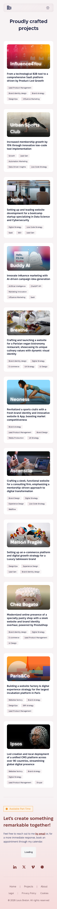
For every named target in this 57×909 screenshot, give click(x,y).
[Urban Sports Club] (29, 140)
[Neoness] (29, 409)
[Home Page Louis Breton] (9, 8)
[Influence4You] (29, 72)
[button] (47, 7)
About (44, 886)
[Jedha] (29, 207)
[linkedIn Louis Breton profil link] (15, 867)
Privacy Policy (29, 893)
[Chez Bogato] (29, 615)
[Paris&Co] (29, 684)
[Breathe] (29, 339)
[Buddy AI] (29, 272)
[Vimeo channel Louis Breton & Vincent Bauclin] (33, 867)
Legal (11, 893)
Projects (28, 886)
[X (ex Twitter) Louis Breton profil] (24, 867)
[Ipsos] (29, 754)
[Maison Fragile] (29, 548)
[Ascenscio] (29, 481)
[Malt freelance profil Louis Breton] (42, 867)
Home (13, 886)
